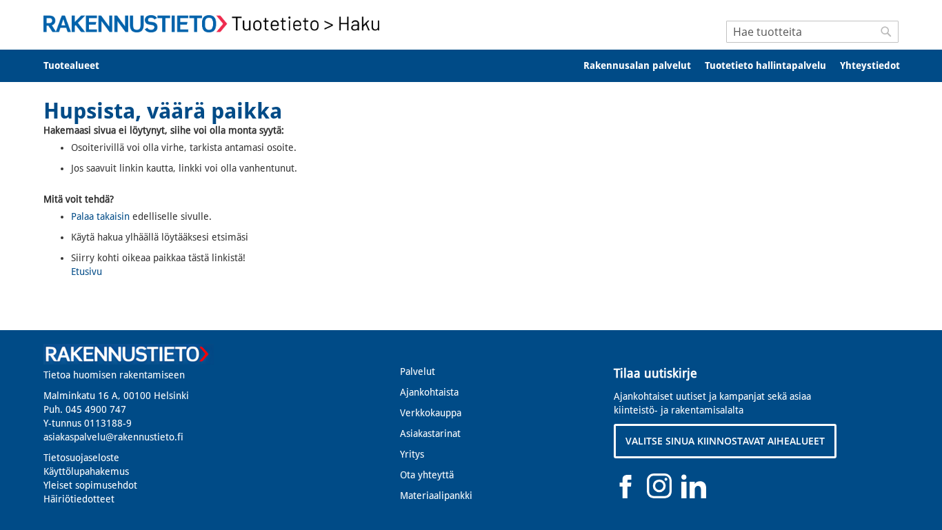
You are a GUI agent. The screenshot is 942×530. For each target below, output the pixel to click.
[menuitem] (80, 66)
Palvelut (417, 371)
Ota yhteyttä (427, 474)
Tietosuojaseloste (81, 457)
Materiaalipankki (436, 495)
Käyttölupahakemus (86, 471)
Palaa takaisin (100, 216)
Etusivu (86, 271)
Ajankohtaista (429, 392)
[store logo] (215, 23)
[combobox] (812, 32)
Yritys (412, 454)
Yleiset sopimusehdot (90, 485)
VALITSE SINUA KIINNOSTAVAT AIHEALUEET (725, 440)
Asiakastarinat (430, 433)
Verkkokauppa (430, 412)
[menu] (471, 66)
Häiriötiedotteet (78, 498)
